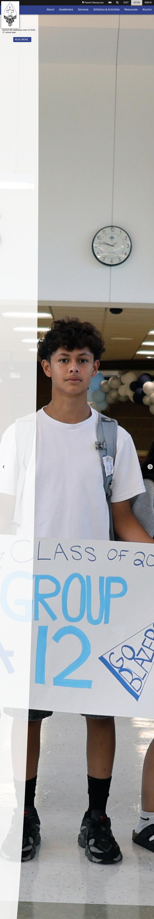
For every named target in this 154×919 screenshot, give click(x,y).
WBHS (148, 2)
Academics (66, 9)
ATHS (137, 2)
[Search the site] (117, 2)
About (50, 9)
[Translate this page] (110, 2)
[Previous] (3, 466)
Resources (131, 9)
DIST (126, 2)
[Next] (150, 466)
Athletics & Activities (106, 9)
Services (83, 9)
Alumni (147, 9)
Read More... (22, 41)
